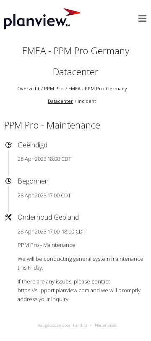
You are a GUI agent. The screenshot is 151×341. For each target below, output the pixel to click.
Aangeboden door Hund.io (62, 325)
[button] (142, 18)
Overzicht (28, 88)
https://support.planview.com (53, 290)
